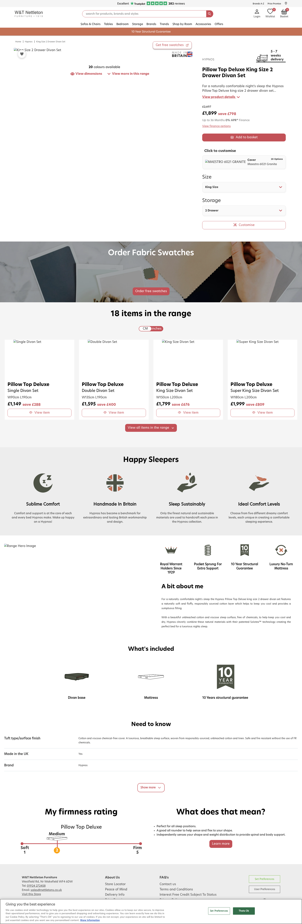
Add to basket (247, 137)
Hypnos (29, 42)
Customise (247, 225)
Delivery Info (114, 894)
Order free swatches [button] (151, 291)
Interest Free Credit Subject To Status (188, 894)
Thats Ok (244, 911)
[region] (151, 911)
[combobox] (244, 187)
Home (18, 42)
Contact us (168, 884)
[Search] (209, 13)
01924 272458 (36, 885)
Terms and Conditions (176, 889)
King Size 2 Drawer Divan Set (50, 42)
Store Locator (115, 884)
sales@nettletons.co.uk (46, 890)
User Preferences (264, 889)
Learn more (221, 843)
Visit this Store (31, 894)
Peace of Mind (116, 889)
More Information (90, 920)
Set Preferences (264, 879)
